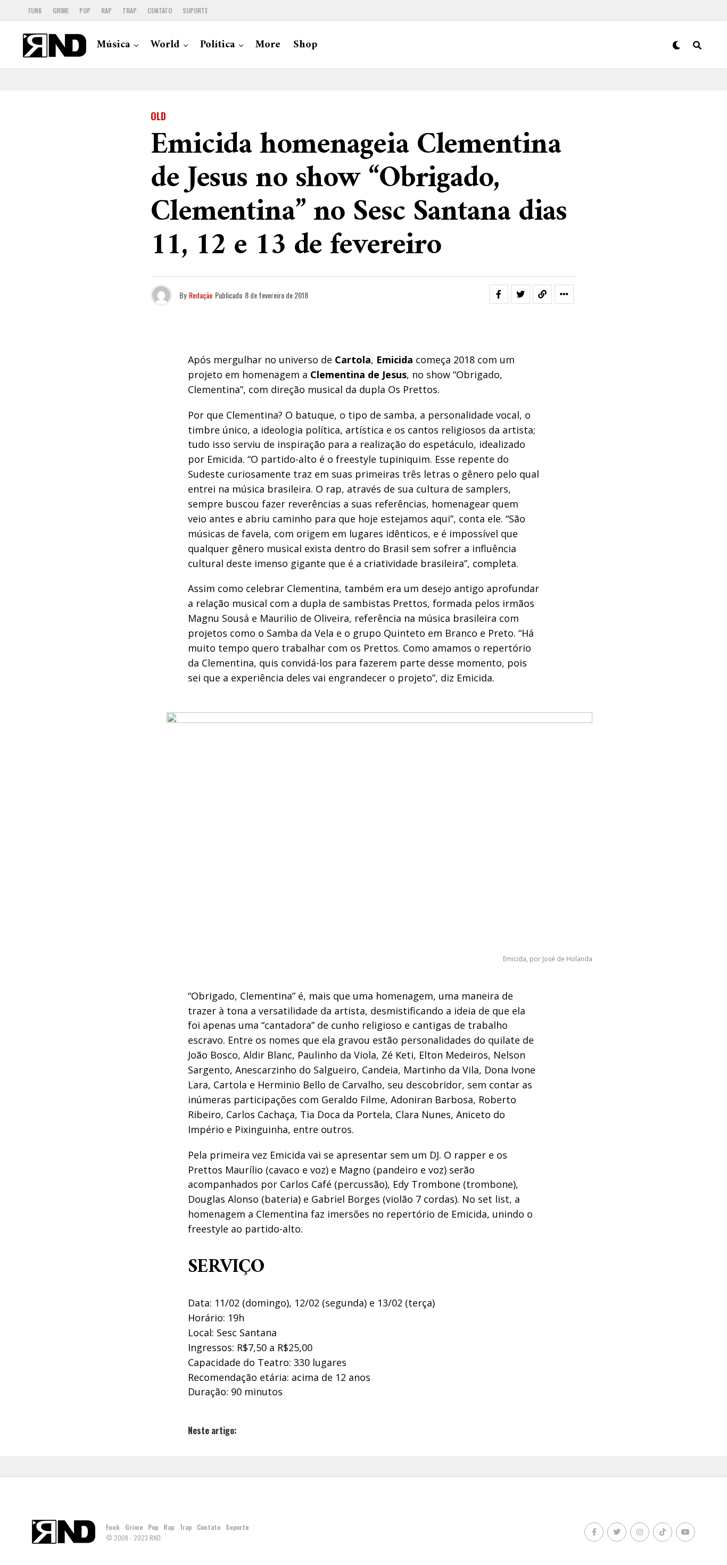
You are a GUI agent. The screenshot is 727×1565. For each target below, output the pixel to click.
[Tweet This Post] (520, 294)
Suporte (195, 10)
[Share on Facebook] (498, 294)
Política (217, 45)
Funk (35, 10)
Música (113, 45)
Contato (159, 10)
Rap (106, 10)
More (267, 45)
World (165, 45)
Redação (200, 295)
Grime (61, 10)
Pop (84, 10)
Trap (129, 10)
